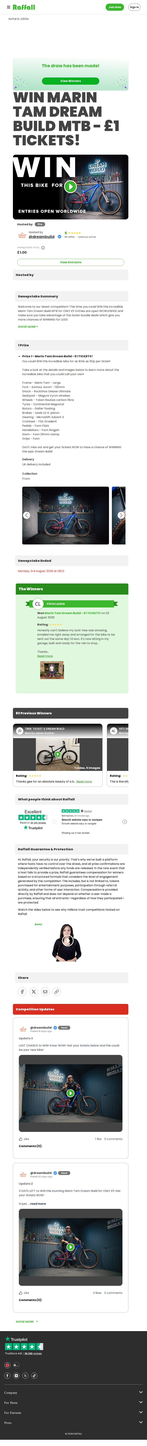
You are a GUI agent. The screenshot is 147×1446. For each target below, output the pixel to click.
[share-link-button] (56, 991)
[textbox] (70, 275)
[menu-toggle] (8, 7)
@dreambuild (41, 236)
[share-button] (22, 991)
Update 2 (26, 1184)
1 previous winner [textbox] (87, 237)
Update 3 (26, 1038)
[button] (70, 1047)
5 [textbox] (66, 233)
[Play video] (70, 1093)
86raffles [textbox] (70, 237)
